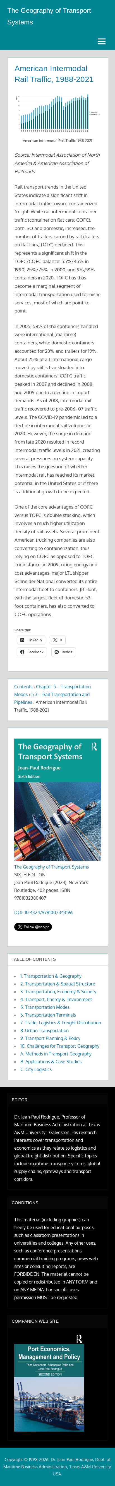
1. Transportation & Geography (51, 976)
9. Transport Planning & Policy (50, 1038)
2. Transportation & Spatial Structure (57, 984)
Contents (23, 686)
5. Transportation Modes (45, 1007)
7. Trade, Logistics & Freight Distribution (60, 1022)
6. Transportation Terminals (48, 1015)
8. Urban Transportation (44, 1030)
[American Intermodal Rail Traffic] (57, 113)
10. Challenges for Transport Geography (59, 1046)
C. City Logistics (36, 1069)
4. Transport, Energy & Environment (56, 999)
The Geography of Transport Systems (51, 867)
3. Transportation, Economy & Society (58, 991)
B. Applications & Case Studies (51, 1061)
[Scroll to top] (101, 1473)
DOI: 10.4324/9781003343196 (43, 912)
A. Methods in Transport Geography (56, 1054)
